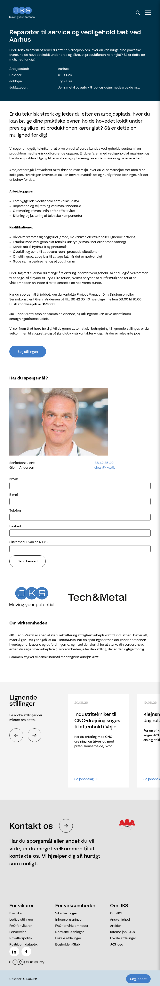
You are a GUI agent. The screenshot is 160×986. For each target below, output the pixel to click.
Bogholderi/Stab (67, 944)
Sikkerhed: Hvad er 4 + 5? (28, 542)
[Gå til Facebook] (27, 951)
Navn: (13, 479)
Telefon (15, 510)
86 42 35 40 (104, 463)
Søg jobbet (138, 979)
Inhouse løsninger (69, 919)
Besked (15, 526)
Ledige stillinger (21, 919)
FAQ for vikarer (20, 926)
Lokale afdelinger (68, 938)
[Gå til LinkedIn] (15, 951)
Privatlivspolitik (20, 938)
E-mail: (14, 495)
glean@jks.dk (104, 467)
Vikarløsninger (66, 913)
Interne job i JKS (122, 932)
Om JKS (116, 913)
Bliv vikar (16, 913)
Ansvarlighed (120, 919)
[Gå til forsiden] (27, 12)
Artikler (115, 926)
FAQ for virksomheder (71, 926)
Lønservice (18, 932)
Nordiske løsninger (69, 932)
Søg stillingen (28, 352)
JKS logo (116, 944)
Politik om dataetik (23, 944)
